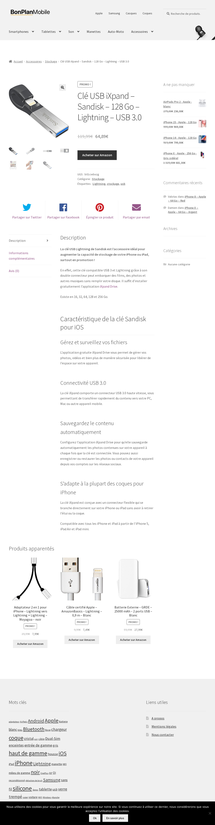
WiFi (40, 797)
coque (16, 737)
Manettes (94, 31)
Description (17, 240)
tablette (45, 789)
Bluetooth (34, 729)
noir (35, 772)
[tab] (30, 241)
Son (71, 31)
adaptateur (14, 721)
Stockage (51, 61)
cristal (29, 738)
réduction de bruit (33, 780)
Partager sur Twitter (27, 217)
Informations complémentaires (22, 255)
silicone (22, 788)
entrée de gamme (38, 745)
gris (55, 745)
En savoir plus (115, 818)
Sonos (35, 789)
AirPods (23, 721)
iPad (11, 764)
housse (53, 754)
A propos (158, 718)
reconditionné (17, 780)
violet (25, 797)
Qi (54, 773)
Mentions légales (164, 726)
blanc (13, 729)
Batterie (63, 721)
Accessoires (139, 31)
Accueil (18, 61)
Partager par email (136, 217)
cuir (36, 739)
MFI (65, 764)
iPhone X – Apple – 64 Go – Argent (183, 210)
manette (56, 764)
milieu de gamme (19, 773)
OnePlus (45, 773)
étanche (55, 797)
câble (41, 738)
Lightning (99, 184)
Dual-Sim (52, 738)
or (50, 773)
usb (123, 184)
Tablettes (48, 31)
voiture (33, 797)
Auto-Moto (116, 31)
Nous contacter (163, 734)
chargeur (59, 729)
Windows (47, 797)
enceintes (16, 745)
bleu (20, 729)
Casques (131, 13)
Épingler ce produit (100, 217)
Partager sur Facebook (63, 217)
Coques (147, 13)
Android (36, 721)
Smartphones (19, 31)
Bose (48, 729)
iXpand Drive (108, 286)
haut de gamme (28, 753)
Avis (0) (14, 271)
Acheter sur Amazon (97, 155)
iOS (63, 753)
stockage (113, 184)
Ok (95, 818)
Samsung (114, 13)
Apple (99, 13)
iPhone (24, 763)
